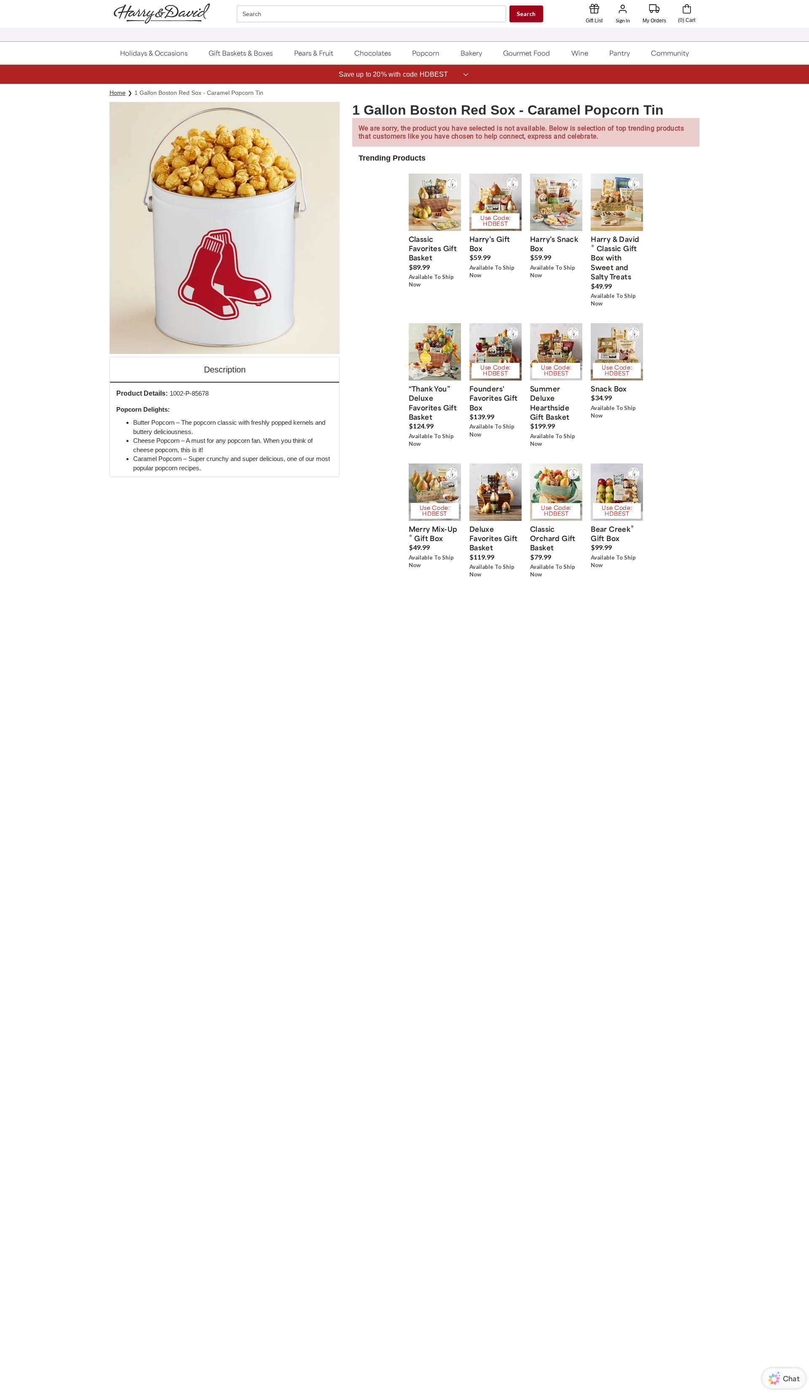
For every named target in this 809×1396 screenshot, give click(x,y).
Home (118, 92)
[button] (154, 53)
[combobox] (372, 14)
